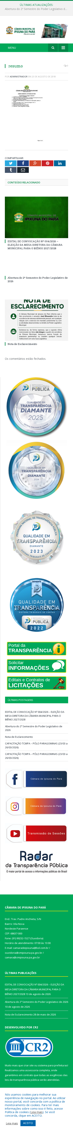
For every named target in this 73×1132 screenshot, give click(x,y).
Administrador (18, 76)
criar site (29, 1065)
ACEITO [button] (28, 1123)
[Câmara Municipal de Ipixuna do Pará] (36, 30)
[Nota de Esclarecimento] (36, 320)
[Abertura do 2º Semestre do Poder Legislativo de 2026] (36, 270)
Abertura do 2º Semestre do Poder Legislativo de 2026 (37, 9)
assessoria (31, 1070)
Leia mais (37, 1112)
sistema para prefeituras (53, 1065)
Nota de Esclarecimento (22, 344)
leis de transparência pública (22, 1080)
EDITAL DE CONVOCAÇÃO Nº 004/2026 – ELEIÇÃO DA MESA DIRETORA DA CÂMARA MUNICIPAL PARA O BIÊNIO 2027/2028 (35, 244)
